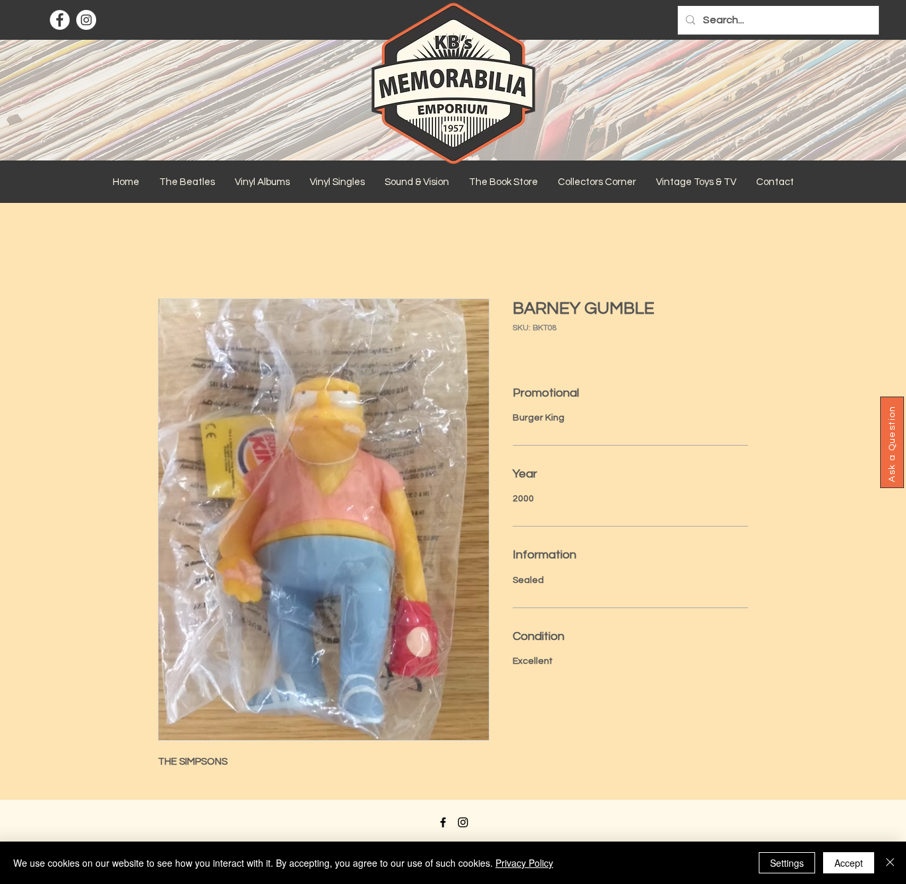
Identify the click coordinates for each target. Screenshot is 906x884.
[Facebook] (60, 20)
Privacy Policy (524, 862)
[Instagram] (86, 20)
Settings (787, 862)
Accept (848, 862)
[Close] (890, 862)
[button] (187, 182)
